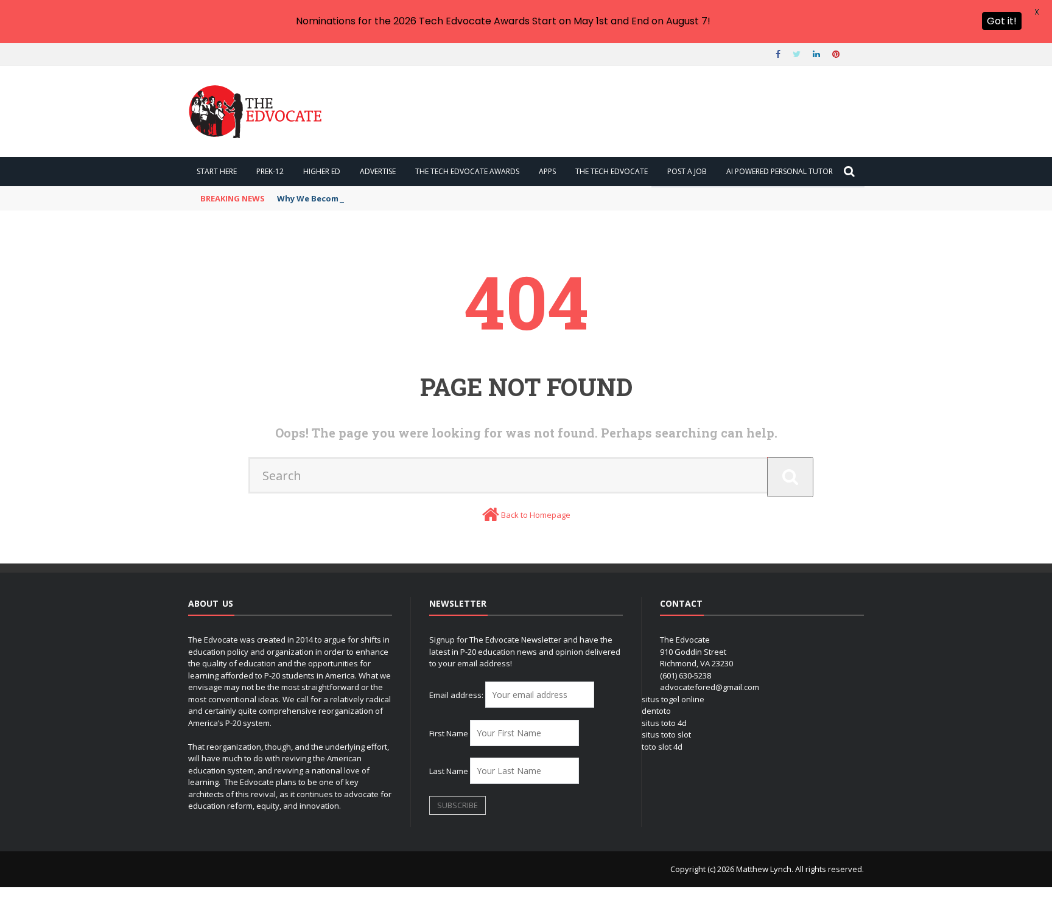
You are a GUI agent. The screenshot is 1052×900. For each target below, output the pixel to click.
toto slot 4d (662, 746)
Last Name (448, 771)
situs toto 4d (664, 722)
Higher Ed (321, 171)
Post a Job (687, 171)
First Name (448, 733)
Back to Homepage (535, 514)
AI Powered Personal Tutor (779, 171)
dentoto (656, 710)
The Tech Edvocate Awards (467, 171)
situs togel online (673, 699)
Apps (547, 171)
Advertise (378, 171)
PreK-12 (270, 171)
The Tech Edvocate (611, 171)
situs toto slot (666, 734)
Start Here (217, 171)
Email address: (457, 694)
